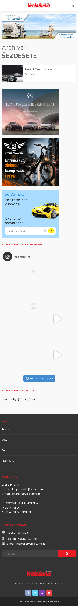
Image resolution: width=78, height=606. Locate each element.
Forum (5, 450)
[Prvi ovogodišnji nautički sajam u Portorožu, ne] (21, 355)
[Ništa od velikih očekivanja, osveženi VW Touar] (21, 282)
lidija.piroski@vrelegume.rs (30, 489)
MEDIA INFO (10, 507)
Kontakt (59, 583)
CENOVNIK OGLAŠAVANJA (20, 503)
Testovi (6, 429)
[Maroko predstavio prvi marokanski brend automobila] (57, 282)
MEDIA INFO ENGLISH (17, 512)
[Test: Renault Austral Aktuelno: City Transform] (57, 319)
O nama (19, 583)
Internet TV (8, 460)
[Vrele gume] (39, 574)
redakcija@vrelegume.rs (26, 493)
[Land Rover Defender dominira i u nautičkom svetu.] (57, 355)
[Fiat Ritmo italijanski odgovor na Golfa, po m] (21, 319)
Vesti (4, 439)
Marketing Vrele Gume (39, 583)
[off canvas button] (4, 6)
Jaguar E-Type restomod (39, 68)
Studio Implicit (53, 601)
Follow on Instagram (41, 378)
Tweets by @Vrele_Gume (19, 399)
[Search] (73, 6)
